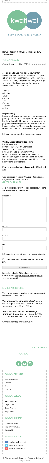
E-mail (5, 235)
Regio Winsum (8, 179)
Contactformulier (11, 423)
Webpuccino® (24, 461)
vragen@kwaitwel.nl (12, 427)
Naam (6, 226)
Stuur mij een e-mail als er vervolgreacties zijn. (24, 253)
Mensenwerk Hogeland (17, 458)
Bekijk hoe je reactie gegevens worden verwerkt (22, 277)
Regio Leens (37, 176)
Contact (24, 353)
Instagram (30, 364)
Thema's (8, 389)
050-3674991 (9, 430)
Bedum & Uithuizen (18, 51)
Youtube (24, 364)
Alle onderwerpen (11, 379)
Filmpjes (8, 383)
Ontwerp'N (40, 458)
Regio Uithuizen (25, 176)
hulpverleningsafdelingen (14, 161)
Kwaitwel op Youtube (16, 449)
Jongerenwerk (39, 64)
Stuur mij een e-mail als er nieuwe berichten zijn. (23, 260)
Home (5, 51)
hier (7, 133)
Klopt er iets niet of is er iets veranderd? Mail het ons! (24, 168)
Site (3, 244)
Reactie (6, 195)
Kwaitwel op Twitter (15, 445)
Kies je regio (39, 347)
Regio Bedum (34, 51)
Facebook (19, 364)
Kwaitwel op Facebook (17, 442)
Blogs (7, 386)
